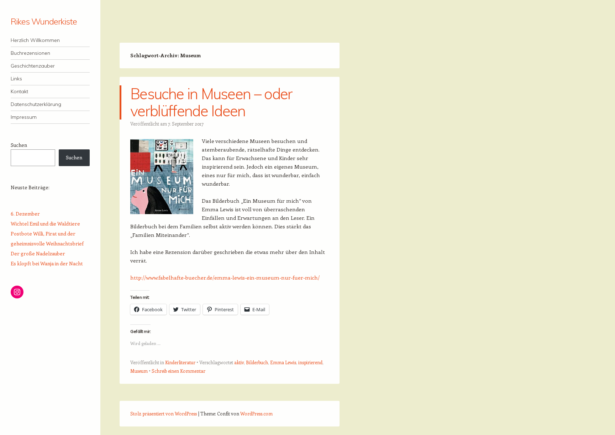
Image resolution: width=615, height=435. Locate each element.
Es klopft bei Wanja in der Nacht (47, 263)
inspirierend (310, 362)
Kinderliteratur (180, 362)
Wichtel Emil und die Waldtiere (45, 223)
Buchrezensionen (30, 53)
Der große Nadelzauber (38, 253)
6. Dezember (25, 213)
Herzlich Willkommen (35, 40)
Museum (139, 371)
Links (16, 78)
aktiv (239, 362)
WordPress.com (256, 413)
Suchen (19, 145)
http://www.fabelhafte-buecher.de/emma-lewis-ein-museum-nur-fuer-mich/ (225, 277)
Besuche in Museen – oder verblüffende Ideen (211, 102)
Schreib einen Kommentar (178, 371)
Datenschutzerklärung (36, 104)
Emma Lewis (283, 362)
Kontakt (19, 91)
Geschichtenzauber (33, 66)
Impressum (24, 117)
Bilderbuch (257, 362)
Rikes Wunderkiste (44, 21)
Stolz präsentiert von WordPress (163, 413)
